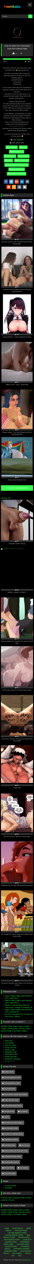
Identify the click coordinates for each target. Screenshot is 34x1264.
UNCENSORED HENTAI (11, 1162)
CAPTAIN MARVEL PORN (12, 1083)
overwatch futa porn (17, 169)
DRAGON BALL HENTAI (16, 1029)
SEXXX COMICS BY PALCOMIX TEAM (15, 1151)
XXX (9, 498)
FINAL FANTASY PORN (11, 1100)
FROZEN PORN (9, 1111)
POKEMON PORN (9, 1145)
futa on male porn (22, 160)
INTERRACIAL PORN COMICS (13, 1122)
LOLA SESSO (9, 1043)
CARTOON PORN (9, 1089)
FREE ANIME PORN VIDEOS (13, 1106)
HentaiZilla (8, 1188)
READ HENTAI (17, 1228)
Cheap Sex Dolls (10, 1185)
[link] (21, 53)
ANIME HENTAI (9, 1072)
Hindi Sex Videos (10, 1045)
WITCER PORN (9, 1168)
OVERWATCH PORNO (11, 1139)
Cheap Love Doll (10, 1047)
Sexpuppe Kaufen (19, 1198)
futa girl (9, 160)
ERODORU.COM (10, 1052)
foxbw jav (4, 498)
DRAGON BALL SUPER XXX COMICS (15, 1094)
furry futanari (24, 156)
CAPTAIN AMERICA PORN (12, 1077)
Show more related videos (17, 488)
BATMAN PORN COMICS (10, 1026)
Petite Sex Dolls (6, 1198)
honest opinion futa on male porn (17, 165)
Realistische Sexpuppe (12, 1059)
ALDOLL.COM (9, 1050)
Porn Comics (25, 1145)
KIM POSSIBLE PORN (11, 1128)
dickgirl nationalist (17, 151)
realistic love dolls (11, 1056)
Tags (19, 1255)
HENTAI (6, 1117)
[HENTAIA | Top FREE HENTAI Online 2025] (14, 7)
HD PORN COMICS (20, 1031)
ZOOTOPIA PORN (9, 1173)
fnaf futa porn (11, 156)
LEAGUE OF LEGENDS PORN (13, 1134)
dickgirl (24, 147)
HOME (7, 1228)
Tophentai (20, 140)
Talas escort (9, 1041)
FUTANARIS (12, 147)
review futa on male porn (17, 173)
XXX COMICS (24, 1168)
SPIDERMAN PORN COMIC (12, 1156)
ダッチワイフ (9, 1061)
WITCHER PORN (23, 1244)
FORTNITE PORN (11, 1054)
